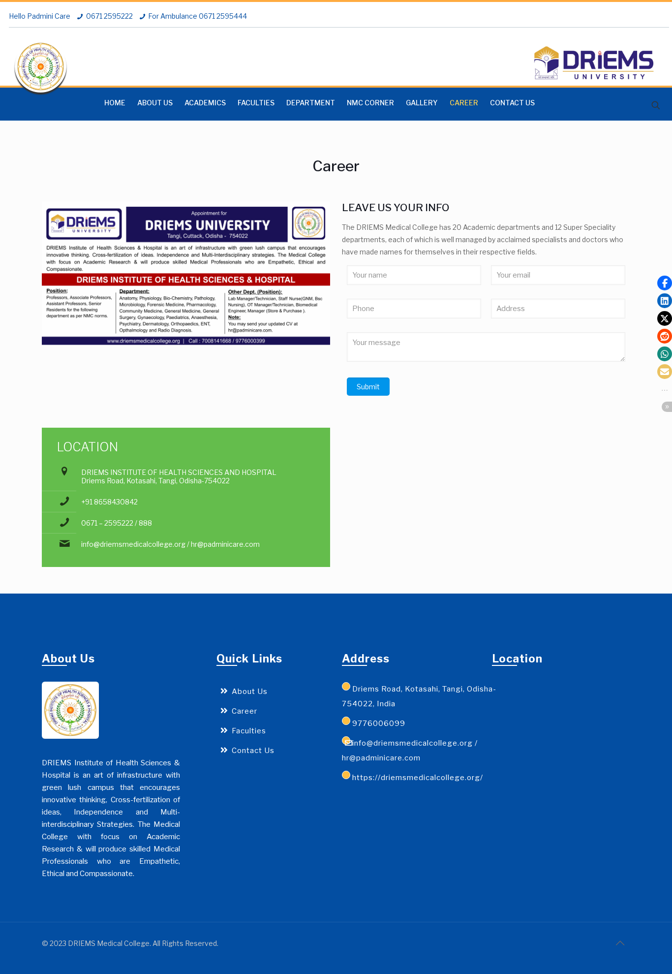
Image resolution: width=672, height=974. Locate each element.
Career (244, 711)
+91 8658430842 (109, 502)
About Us (250, 691)
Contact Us (253, 750)
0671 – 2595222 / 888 (116, 523)
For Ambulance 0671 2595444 (197, 16)
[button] (664, 283)
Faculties (249, 730)
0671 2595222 (109, 16)
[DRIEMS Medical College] (40, 66)
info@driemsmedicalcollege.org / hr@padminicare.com (170, 544)
